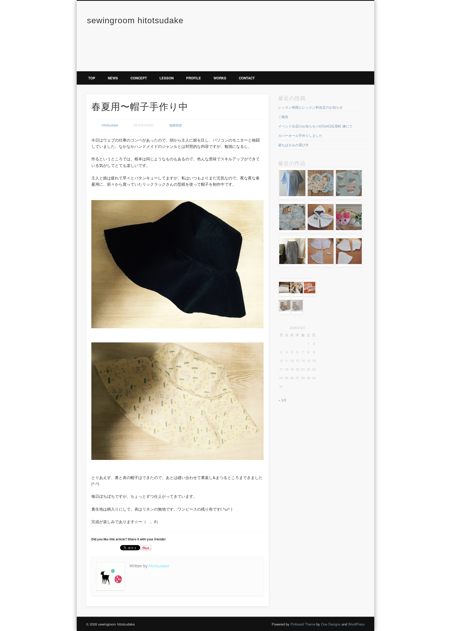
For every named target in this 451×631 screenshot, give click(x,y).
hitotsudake (110, 125)
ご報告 (283, 116)
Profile (193, 77)
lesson (166, 77)
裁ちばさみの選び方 (293, 144)
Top (91, 77)
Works (219, 77)
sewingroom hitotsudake (135, 20)
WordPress (356, 624)
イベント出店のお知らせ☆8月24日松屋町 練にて (315, 126)
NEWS (113, 77)
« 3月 (282, 400)
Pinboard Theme (302, 624)
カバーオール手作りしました (300, 135)
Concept (138, 77)
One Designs (331, 624)
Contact (247, 77)
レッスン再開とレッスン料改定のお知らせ (310, 107)
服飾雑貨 (175, 125)
